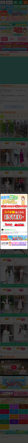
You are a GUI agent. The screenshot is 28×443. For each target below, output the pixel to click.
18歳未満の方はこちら (10, 229)
